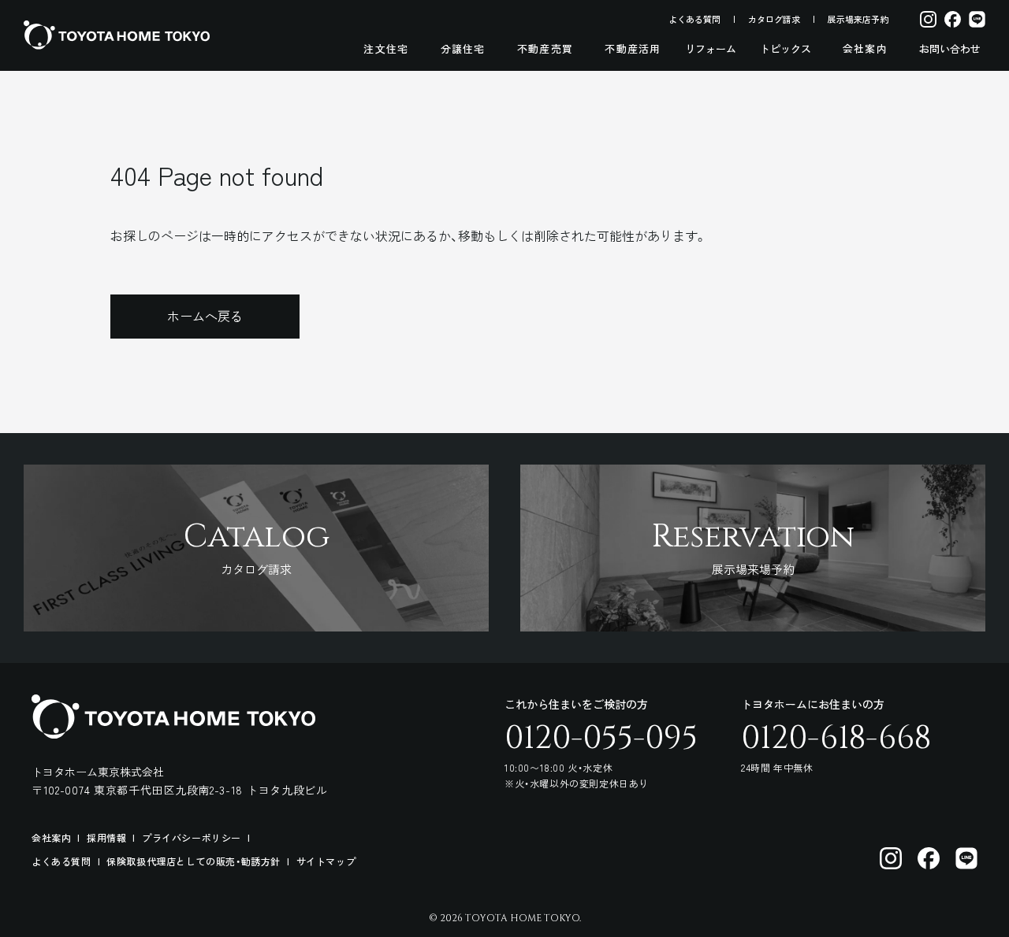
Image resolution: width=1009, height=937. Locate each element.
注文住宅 (385, 49)
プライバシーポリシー (191, 837)
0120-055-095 (601, 738)
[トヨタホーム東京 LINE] (966, 858)
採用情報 (106, 837)
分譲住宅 (463, 49)
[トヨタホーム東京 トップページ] (117, 35)
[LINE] (977, 19)
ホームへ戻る (205, 315)
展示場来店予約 (858, 19)
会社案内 (865, 49)
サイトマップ (326, 861)
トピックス (785, 49)
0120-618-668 (836, 738)
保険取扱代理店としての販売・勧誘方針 (193, 861)
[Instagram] (928, 19)
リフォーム (710, 49)
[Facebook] (952, 19)
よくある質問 (694, 19)
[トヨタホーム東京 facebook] (929, 858)
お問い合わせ (950, 49)
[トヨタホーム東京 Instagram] (891, 858)
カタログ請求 (774, 19)
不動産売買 (545, 49)
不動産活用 (633, 49)
